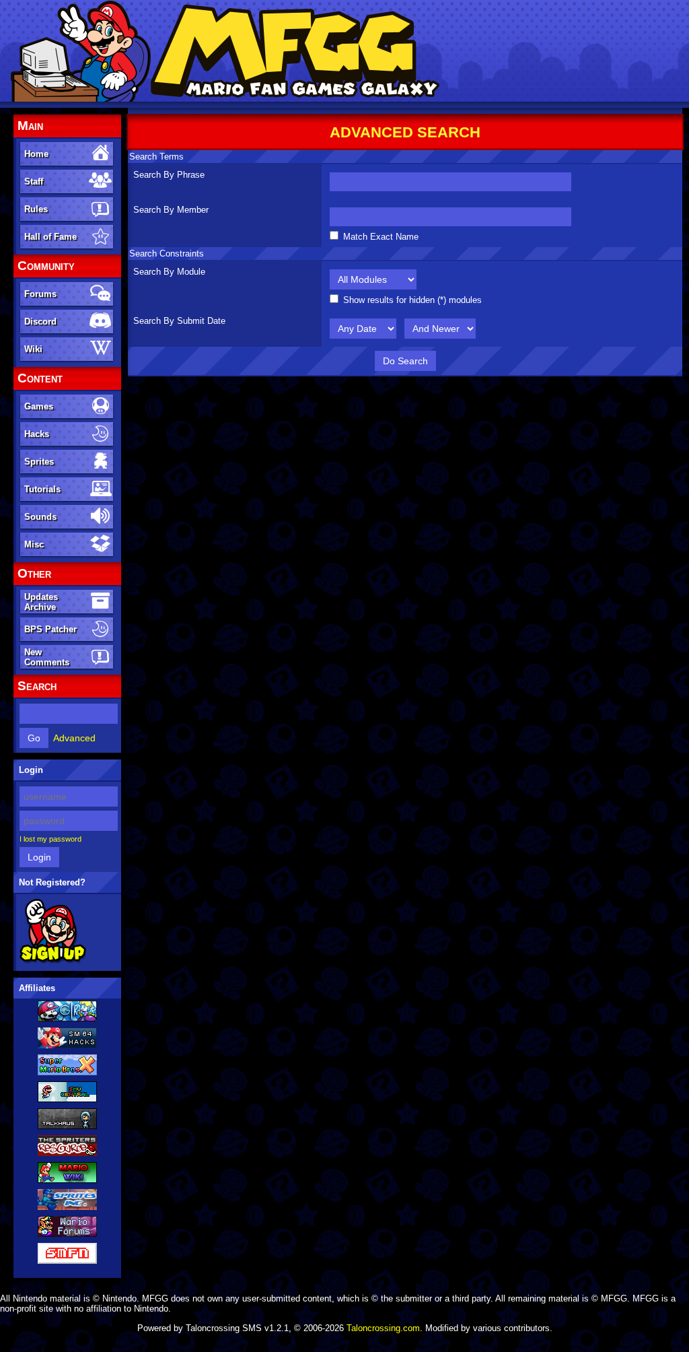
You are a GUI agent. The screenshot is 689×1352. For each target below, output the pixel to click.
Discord (40, 321)
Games (38, 406)
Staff (33, 181)
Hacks (36, 434)
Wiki (33, 349)
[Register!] (53, 960)
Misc (34, 544)
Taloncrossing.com (383, 1328)
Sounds (40, 517)
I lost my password (50, 839)
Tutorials (42, 489)
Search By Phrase (169, 175)
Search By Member (171, 210)
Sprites (39, 462)
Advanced (74, 738)
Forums (40, 294)
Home (36, 154)
